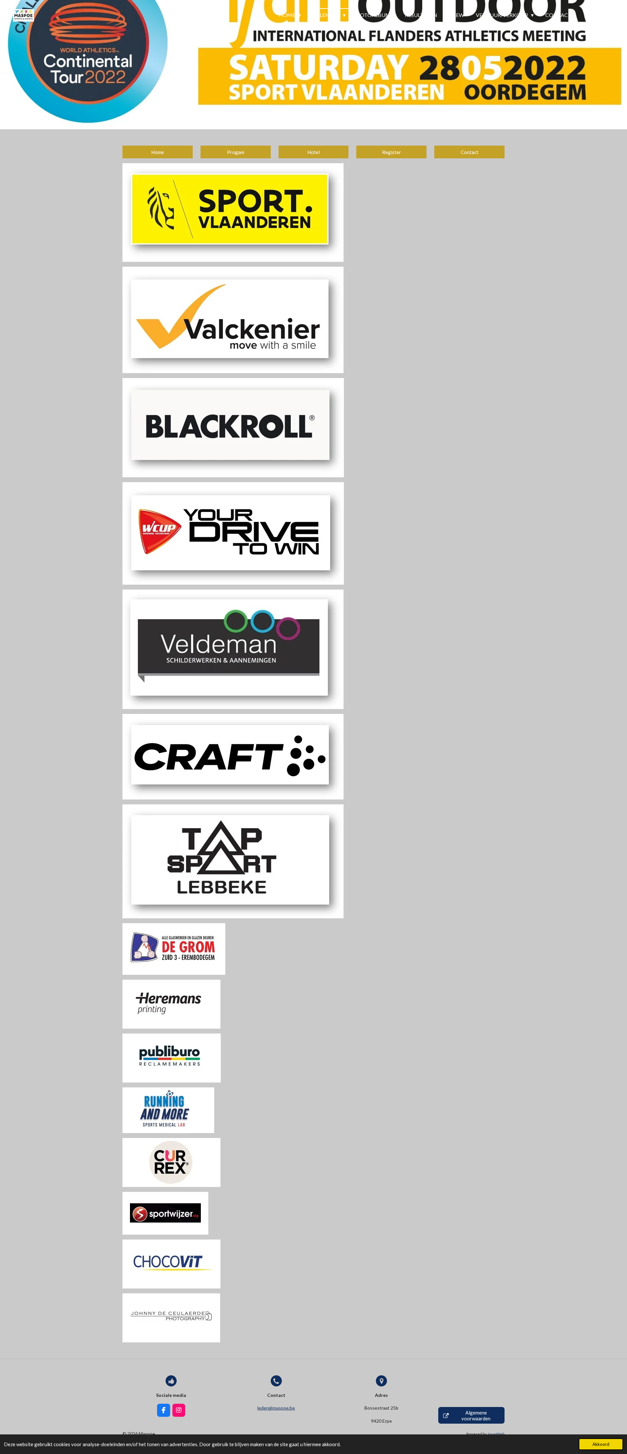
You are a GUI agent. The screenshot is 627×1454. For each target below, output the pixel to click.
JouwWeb (496, 1433)
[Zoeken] (606, 15)
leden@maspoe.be (276, 1408)
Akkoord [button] (600, 1444)
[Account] (587, 15)
